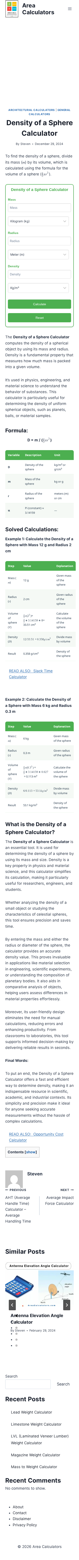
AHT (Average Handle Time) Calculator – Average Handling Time (18, 1205)
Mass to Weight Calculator (34, 1467)
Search (11, 1376)
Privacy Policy (25, 1525)
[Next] (66, 1305)
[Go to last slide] (12, 1305)
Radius (13, 233)
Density (13, 266)
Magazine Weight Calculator (35, 1455)
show (31, 1152)
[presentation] (39, 1284)
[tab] (16, 1316)
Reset (40, 317)
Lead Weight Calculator (31, 1412)
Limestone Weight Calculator (36, 1424)
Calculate (39, 304)
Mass (12, 199)
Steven (25, 144)
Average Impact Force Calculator (59, 1197)
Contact (20, 1513)
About (18, 1507)
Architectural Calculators (31, 110)
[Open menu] (70, 8)
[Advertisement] (39, 59)
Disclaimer (22, 1519)
